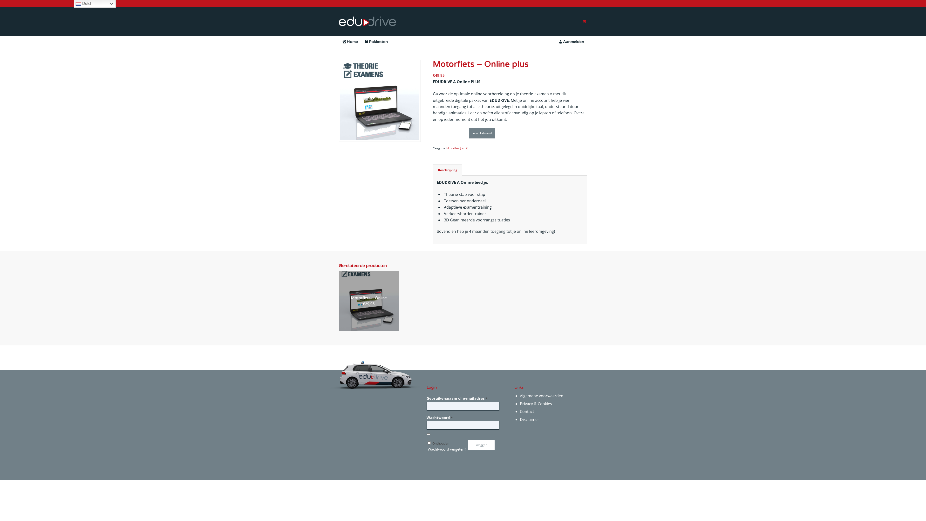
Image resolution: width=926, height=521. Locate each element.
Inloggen (481, 445)
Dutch (86, 3)
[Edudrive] (367, 21)
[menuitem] (350, 42)
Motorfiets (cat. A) (457, 148)
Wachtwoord (440, 417)
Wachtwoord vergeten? (447, 449)
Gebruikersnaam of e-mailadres (457, 398)
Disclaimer (529, 419)
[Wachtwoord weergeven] (428, 434)
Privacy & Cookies (536, 403)
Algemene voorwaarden (541, 395)
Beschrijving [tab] (447, 170)
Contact (527, 411)
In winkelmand (482, 133)
